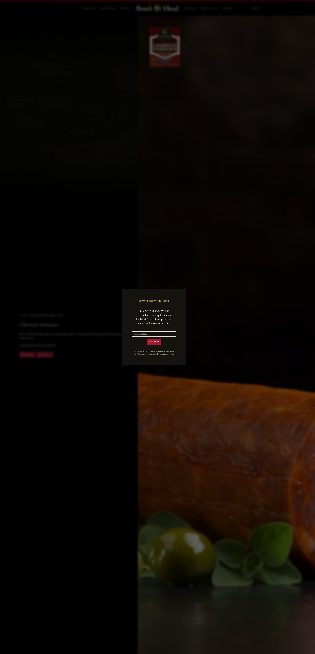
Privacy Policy (169, 354)
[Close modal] (183, 291)
